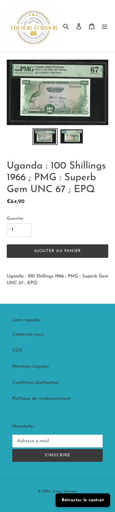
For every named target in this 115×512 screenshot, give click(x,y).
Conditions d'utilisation (35, 382)
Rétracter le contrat (83, 500)
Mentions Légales (30, 366)
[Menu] (104, 26)
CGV (17, 350)
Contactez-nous (28, 334)
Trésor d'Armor (65, 491)
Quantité (15, 219)
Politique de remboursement (41, 398)
